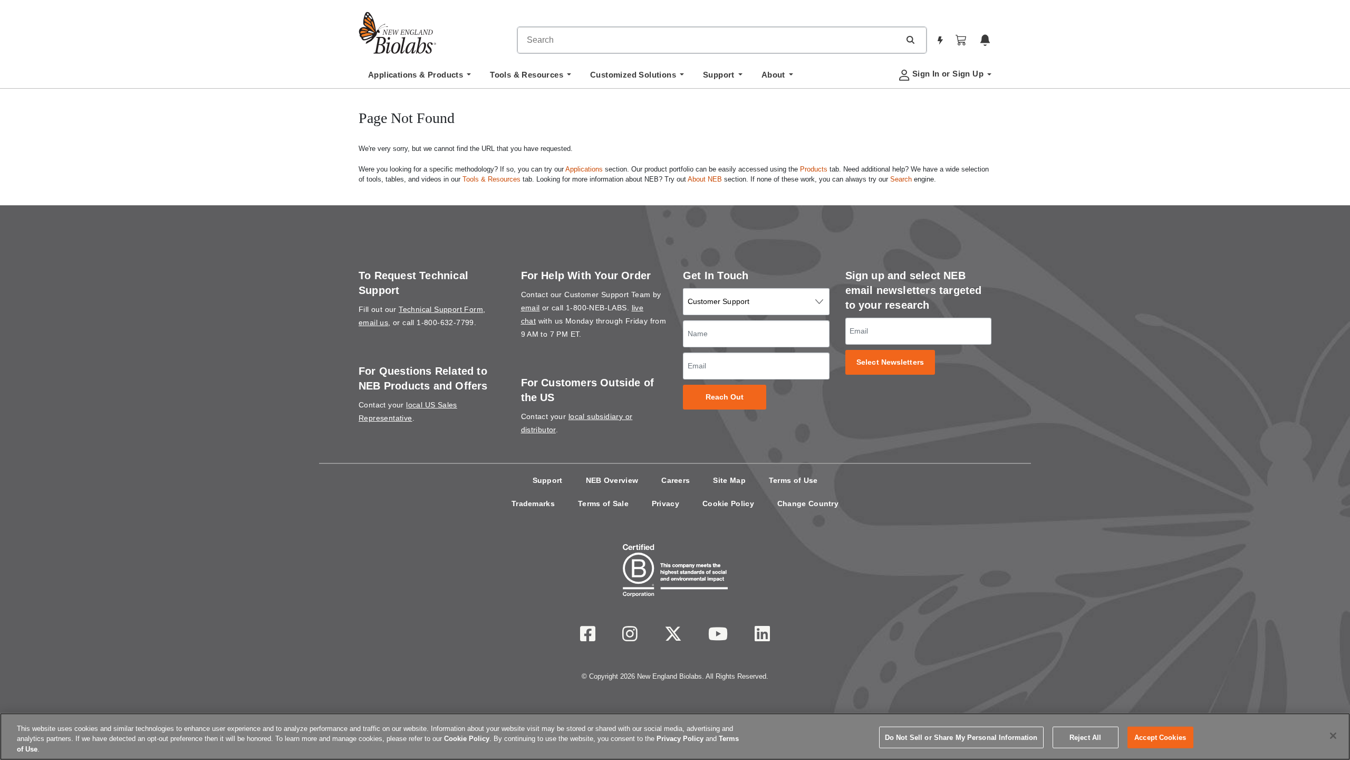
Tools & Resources (491, 179)
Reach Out (725, 397)
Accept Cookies (1160, 737)
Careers (675, 480)
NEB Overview (612, 480)
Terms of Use (793, 480)
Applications (584, 169)
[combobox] (708, 40)
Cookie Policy (728, 503)
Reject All (1085, 737)
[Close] (1333, 735)
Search (901, 179)
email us (373, 322)
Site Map (729, 480)
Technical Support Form (441, 309)
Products (813, 169)
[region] (675, 736)
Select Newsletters (890, 362)
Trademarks (533, 503)
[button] (910, 39)
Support (548, 480)
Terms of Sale (603, 503)
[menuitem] (419, 77)
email (530, 307)
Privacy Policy (680, 739)
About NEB (705, 179)
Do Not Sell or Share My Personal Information (961, 737)
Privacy (665, 503)
